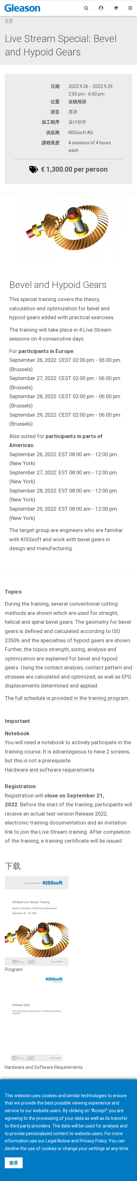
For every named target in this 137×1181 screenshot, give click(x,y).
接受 (13, 1162)
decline (12, 1148)
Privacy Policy (93, 1140)
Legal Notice (58, 1140)
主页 (9, 20)
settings (97, 1148)
